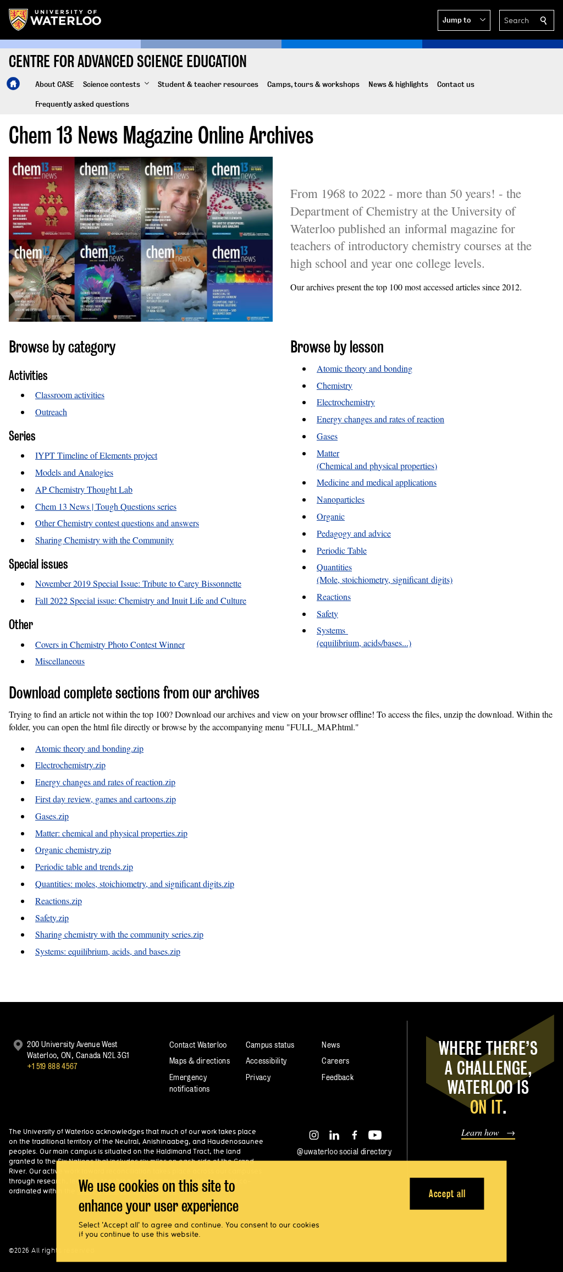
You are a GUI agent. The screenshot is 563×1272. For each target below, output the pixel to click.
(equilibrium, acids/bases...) (364, 642)
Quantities (334, 566)
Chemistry (334, 385)
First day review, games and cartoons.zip (105, 799)
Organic (331, 516)
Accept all (447, 1193)
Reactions (334, 596)
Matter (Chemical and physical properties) (377, 459)
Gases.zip (52, 816)
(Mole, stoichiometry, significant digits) (384, 579)
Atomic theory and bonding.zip (89, 748)
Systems (332, 630)
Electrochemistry (346, 402)
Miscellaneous (60, 661)
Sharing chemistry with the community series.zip (119, 934)
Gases (327, 436)
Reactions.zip (58, 900)
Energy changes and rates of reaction (380, 419)
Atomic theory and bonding (364, 368)
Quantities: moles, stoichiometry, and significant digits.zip (134, 883)
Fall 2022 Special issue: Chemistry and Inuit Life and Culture (140, 600)
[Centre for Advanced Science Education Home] (13, 83)
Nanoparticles (341, 499)
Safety (327, 613)
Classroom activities (69, 394)
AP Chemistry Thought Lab (84, 489)
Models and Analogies (74, 472)
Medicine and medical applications (377, 482)
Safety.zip (52, 917)
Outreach (51, 411)
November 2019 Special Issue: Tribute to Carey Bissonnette (138, 583)
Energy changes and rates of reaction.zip (105, 782)
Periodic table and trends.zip (84, 866)
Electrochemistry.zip (70, 764)
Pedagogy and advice (354, 533)
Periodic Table (342, 550)
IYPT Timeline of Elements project (96, 455)
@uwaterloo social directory (344, 1151)
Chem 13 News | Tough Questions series (105, 506)
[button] (464, 20)
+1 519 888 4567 (52, 1066)
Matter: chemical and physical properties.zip (111, 833)
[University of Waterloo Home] (55, 20)
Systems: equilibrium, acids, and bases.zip (107, 951)
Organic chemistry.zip (73, 849)
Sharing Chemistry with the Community (104, 540)
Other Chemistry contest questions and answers (117, 522)
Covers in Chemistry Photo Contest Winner (110, 644)
